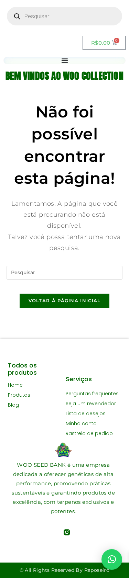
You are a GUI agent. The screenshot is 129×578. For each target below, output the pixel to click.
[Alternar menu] (64, 60)
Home (15, 385)
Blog (13, 404)
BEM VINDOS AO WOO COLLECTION (64, 76)
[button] (111, 559)
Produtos (19, 395)
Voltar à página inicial (65, 300)
